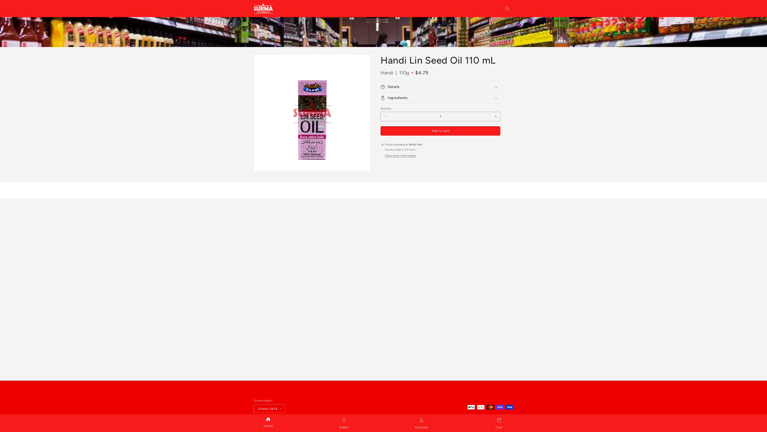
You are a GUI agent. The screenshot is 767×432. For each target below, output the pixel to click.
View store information (400, 155)
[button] (344, 420)
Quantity (386, 108)
